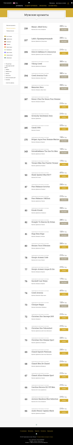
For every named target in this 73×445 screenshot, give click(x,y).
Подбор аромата (31, 6)
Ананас (7, 73)
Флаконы (43, 6)
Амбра (7, 69)
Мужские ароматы (10, 28)
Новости (37, 431)
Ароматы (19, 6)
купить (64, 53)
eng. (16, 3)
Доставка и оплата (61, 3)
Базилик (8, 79)
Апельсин (8, 75)
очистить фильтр (10, 83)
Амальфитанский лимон (9, 66)
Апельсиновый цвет (11, 77)
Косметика (53, 6)
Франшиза (50, 431)
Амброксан (8, 71)
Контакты (43, 431)
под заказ (64, 29)
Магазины (52, 3)
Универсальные (10, 31)
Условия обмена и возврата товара (45, 436)
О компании (23, 431)
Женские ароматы (10, 25)
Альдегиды (8, 64)
